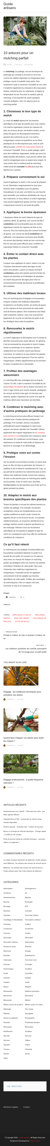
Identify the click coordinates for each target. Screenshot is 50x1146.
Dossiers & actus (9, 946)
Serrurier (28, 1036)
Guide (5, 973)
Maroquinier (7, 991)
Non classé (29, 1009)
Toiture (27, 1045)
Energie (28, 951)
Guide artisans (9, 6)
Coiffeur (28, 924)
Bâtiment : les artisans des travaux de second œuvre (27, 863)
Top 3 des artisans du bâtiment (30, 871)
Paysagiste (28, 65)
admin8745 (10, 699)
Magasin (28, 987)
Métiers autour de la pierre (13, 1004)
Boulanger (29, 902)
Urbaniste (28, 1049)
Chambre (6, 915)
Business (6, 911)
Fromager (28, 964)
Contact (26, 1107)
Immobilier (29, 973)
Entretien (6, 955)
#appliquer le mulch (21, 615)
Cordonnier (29, 929)
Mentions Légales (10, 1107)
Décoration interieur (10, 942)
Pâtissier (6, 1013)
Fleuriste (6, 964)
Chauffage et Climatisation (13, 920)
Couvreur (6, 933)
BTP (26, 906)
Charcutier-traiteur (31, 915)
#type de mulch (22, 621)
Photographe (30, 1018)
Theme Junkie (35, 1141)
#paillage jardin (21, 618)
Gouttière (28, 969)
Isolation (28, 978)
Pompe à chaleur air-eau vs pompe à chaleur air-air (24, 637)
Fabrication (7, 960)
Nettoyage (7, 1009)
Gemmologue (8, 969)
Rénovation (7, 1027)
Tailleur (27, 1040)
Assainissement (9, 897)
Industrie (6, 978)
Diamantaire (29, 942)
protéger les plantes (15, 387)
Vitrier (5, 1058)
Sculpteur (28, 1031)
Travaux (6, 1049)
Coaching (6, 924)
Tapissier (6, 1045)
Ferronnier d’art (31, 960)
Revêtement (7, 1031)
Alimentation (8, 888)
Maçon (5, 987)
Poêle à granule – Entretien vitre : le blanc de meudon (23, 827)
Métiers (27, 1000)
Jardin (27, 982)
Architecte (7, 893)
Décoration (7, 938)
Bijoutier (28, 897)
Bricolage (6, 906)
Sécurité (6, 1036)
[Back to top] (47, 1143)
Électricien (7, 951)
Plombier (6, 1022)
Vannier (6, 1054)
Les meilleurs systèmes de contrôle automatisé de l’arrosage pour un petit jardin (26, 650)
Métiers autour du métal (34, 1004)
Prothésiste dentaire (32, 1022)
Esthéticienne (30, 955)
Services (6, 1040)
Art (26, 893)
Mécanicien (7, 996)
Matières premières (32, 991)
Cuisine (27, 933)
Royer (9, 65)
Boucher (6, 902)
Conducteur (7, 929)
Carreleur (28, 911)
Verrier (27, 1054)
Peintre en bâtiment (10, 1018)
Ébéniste (28, 946)
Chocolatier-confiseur (33, 920)
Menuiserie (29, 996)
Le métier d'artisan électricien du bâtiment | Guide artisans (24, 860)
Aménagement (30, 888)
